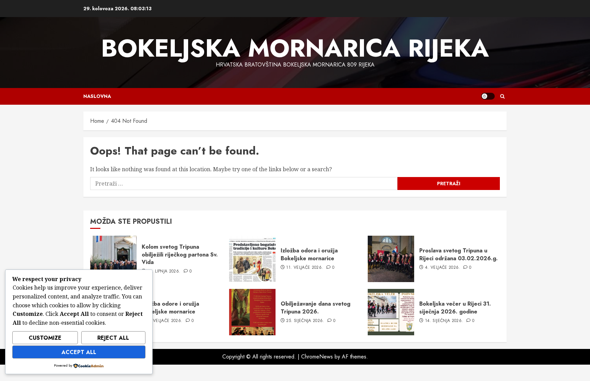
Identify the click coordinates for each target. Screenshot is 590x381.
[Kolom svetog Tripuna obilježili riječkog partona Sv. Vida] (113, 259)
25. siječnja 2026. (305, 321)
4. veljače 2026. (442, 267)
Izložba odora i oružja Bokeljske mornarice (309, 254)
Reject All (113, 338)
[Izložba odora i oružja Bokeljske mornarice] (252, 259)
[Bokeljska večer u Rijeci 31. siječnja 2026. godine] (391, 312)
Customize (45, 338)
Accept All (78, 352)
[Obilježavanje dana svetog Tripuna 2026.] (252, 312)
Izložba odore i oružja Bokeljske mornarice (170, 307)
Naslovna (97, 96)
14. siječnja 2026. (444, 321)
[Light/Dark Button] (488, 96)
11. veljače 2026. (304, 267)
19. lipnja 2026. (164, 271)
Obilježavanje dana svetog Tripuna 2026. (315, 307)
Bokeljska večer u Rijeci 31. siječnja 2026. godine (455, 307)
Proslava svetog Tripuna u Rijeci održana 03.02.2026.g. (458, 254)
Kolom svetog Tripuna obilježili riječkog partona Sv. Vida (180, 254)
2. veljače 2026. (165, 321)
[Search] (502, 96)
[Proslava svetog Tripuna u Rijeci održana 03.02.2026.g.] (391, 259)
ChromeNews (317, 357)
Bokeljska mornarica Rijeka (295, 48)
